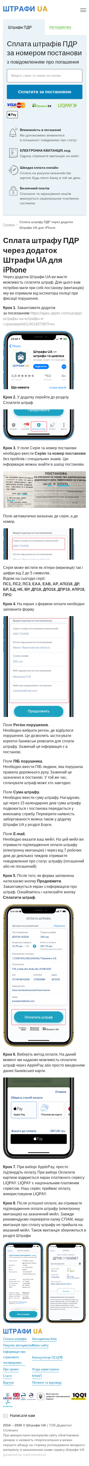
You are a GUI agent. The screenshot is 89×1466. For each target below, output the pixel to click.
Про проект (11, 1369)
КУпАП (37, 1376)
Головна (9, 224)
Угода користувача (45, 1369)
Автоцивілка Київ (44, 1339)
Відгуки (8, 1382)
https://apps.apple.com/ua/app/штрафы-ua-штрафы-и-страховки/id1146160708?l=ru (42, 318)
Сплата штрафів (15, 1339)
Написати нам (22, 1416)
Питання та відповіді (46, 1382)
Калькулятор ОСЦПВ (47, 1357)
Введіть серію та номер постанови (36, 75)
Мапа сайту (40, 1345)
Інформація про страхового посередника (14, 1357)
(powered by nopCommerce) (24, 1455)
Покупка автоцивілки (18, 1345)
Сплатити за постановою (44, 91)
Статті (7, 1376)
